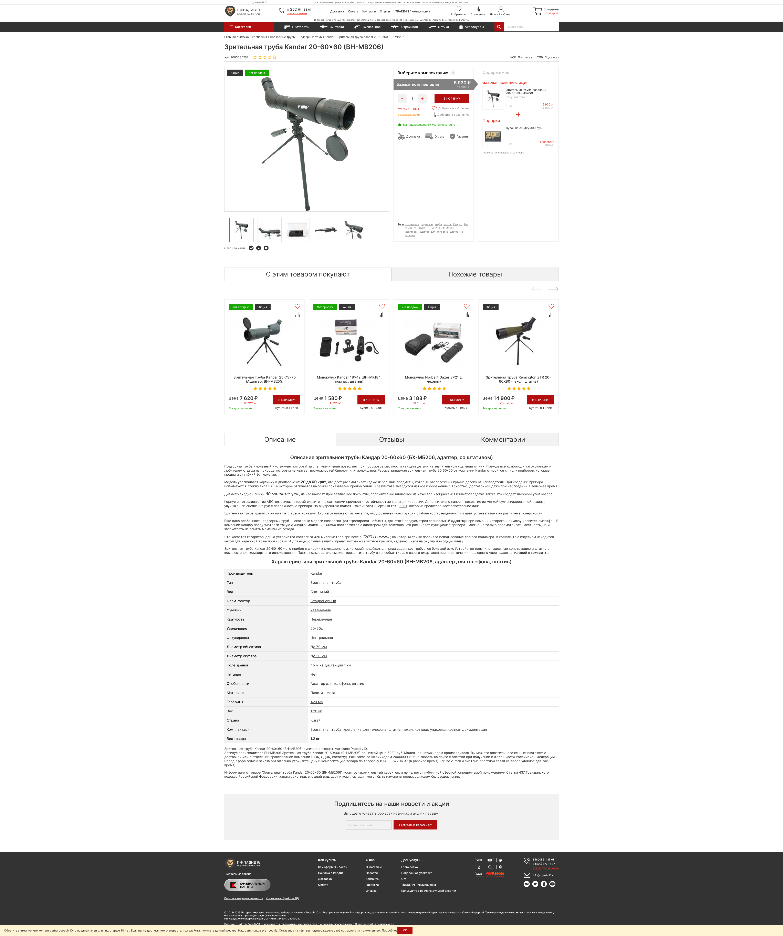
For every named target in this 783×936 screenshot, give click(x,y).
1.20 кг (316, 711)
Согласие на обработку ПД (282, 898)
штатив (454, 231)
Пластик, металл (325, 693)
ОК (405, 930)
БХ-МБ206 (447, 228)
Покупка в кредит (330, 873)
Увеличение (321, 610)
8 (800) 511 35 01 (299, 9)
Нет (314, 674)
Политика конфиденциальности (243, 898)
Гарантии (372, 884)
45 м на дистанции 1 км (331, 665)
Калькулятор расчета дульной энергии (428, 890)
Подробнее (389, 930)
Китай (316, 720)
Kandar (447, 224)
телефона (442, 231)
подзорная (427, 224)
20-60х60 (419, 228)
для (433, 231)
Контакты (369, 11)
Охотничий (320, 592)
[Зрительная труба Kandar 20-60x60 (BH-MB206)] (241, 230)
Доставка (337, 11)
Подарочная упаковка (416, 873)
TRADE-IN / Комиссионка (412, 11)
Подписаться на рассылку (415, 824)
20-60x (317, 628)
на (461, 231)
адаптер (424, 231)
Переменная (321, 619)
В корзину (286, 400)
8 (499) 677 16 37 (544, 863)
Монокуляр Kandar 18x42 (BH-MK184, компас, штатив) (349, 379)
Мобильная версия (238, 873)
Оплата (353, 11)
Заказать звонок (297, 13)
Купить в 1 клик (408, 108)
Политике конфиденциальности (374, 924)
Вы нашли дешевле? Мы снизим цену (429, 124)
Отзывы (385, 11)
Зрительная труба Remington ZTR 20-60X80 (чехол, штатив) (518, 379)
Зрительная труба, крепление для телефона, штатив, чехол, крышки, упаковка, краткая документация (399, 729)
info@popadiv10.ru (543, 875)
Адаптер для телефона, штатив (337, 684)
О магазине (374, 867)
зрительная (412, 224)
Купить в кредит (409, 114)
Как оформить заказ (332, 867)
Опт (404, 878)
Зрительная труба (326, 583)
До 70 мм (319, 647)
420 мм (317, 702)
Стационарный (323, 601)
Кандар (457, 224)
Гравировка (409, 867)
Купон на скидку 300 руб (524, 128)
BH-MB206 (433, 228)
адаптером (411, 231)
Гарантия (463, 136)
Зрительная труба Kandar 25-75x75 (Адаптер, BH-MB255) (264, 379)
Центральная (322, 638)
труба (438, 224)
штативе (410, 235)
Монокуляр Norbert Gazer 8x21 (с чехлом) (434, 379)
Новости (372, 873)
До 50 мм (319, 656)
